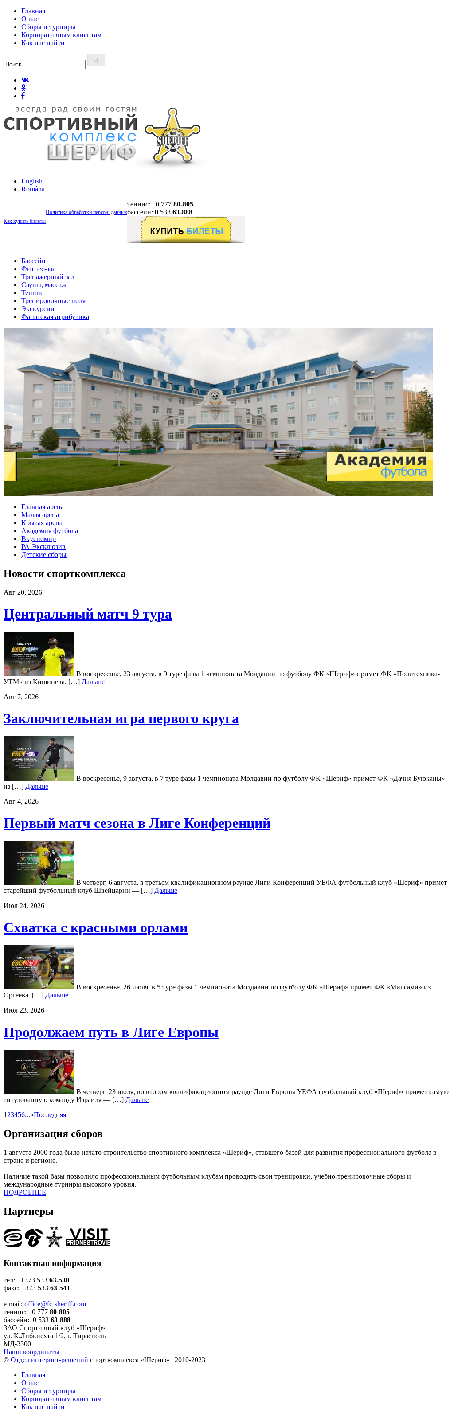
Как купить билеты (25, 221)
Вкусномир (38, 538)
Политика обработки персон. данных (86, 212)
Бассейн (33, 261)
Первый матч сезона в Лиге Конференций (137, 823)
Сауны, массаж (44, 284)
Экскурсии (38, 308)
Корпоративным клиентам (61, 35)
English (32, 181)
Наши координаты (31, 1352)
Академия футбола (49, 530)
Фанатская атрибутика (55, 316)
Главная (33, 11)
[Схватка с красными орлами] (39, 987)
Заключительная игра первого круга (121, 718)
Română (33, 189)
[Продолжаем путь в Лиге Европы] (39, 1091)
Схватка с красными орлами (96, 927)
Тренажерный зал (47, 276)
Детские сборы (44, 554)
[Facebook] (23, 96)
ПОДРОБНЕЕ (25, 1192)
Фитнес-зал (38, 269)
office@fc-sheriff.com (55, 1304)
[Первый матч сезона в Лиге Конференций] (39, 882)
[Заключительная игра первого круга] (39, 778)
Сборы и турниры (48, 27)
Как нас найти (43, 43)
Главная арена (42, 506)
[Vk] (25, 80)
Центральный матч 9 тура (88, 614)
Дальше (93, 682)
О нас (30, 19)
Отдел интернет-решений (49, 1359)
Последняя (50, 1114)
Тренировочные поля (53, 300)
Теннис (32, 292)
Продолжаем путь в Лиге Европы (111, 1032)
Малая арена (40, 514)
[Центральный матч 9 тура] (39, 674)
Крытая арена (42, 522)
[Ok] (23, 88)
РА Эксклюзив (43, 546)
